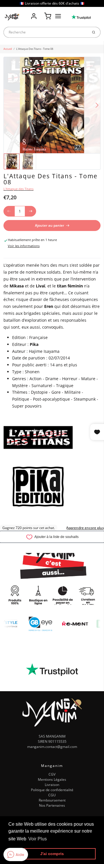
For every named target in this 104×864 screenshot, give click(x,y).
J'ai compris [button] (52, 853)
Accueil (7, 49)
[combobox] (45, 32)
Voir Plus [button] (37, 838)
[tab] (6, 255)
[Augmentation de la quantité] (30, 211)
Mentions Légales (52, 779)
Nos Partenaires (52, 805)
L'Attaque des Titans (18, 189)
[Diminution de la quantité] (8, 211)
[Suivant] (97, 105)
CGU (52, 795)
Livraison (52, 784)
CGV (52, 774)
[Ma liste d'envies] (40, 12)
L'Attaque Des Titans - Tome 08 (34, 49)
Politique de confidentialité (52, 789)
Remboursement (52, 800)
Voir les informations (24, 246)
